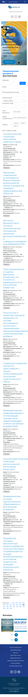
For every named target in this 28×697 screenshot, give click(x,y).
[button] (19, 63)
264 (4, 608)
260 (14, 606)
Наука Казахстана (16, 647)
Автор (4, 87)
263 (24, 606)
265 (8, 608)
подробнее (9, 62)
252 (10, 604)
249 (23, 603)
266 (11, 608)
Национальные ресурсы (11, 72)
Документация (16, 650)
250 (4, 604)
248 (20, 603)
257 (4, 606)
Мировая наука (15, 655)
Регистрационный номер (10, 92)
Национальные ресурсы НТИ (15, 11)
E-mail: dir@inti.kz (14, 691)
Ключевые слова (7, 103)
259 (11, 606)
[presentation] (11, 635)
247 (16, 603)
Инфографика (15, 663)
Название (5, 80)
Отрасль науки (7, 98)
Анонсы (15, 653)
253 (14, 604)
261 (17, 606)
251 (7, 604)
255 (20, 604)
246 (13, 603)
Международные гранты (15, 660)
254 (17, 604)
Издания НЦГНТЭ (15, 658)
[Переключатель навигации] (3, 2)
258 (7, 606)
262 (20, 606)
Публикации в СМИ (15, 666)
